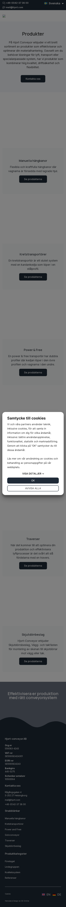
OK (33, 480)
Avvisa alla (33, 488)
